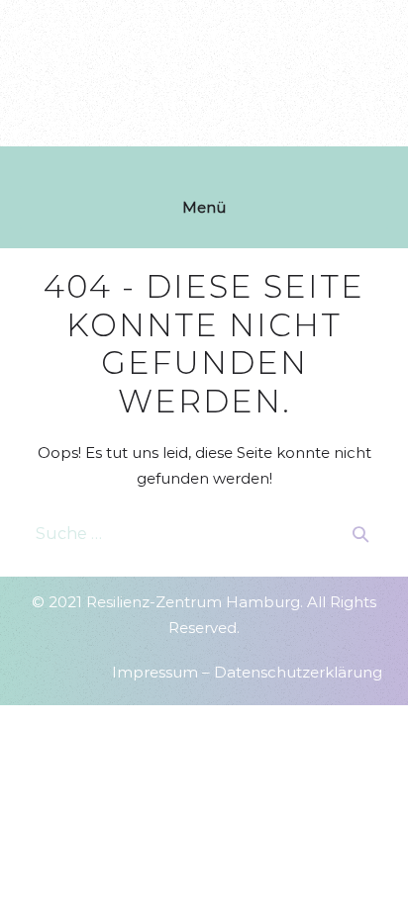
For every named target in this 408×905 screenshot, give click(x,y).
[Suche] (360, 534)
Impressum (155, 672)
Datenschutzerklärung (298, 672)
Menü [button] (204, 207)
